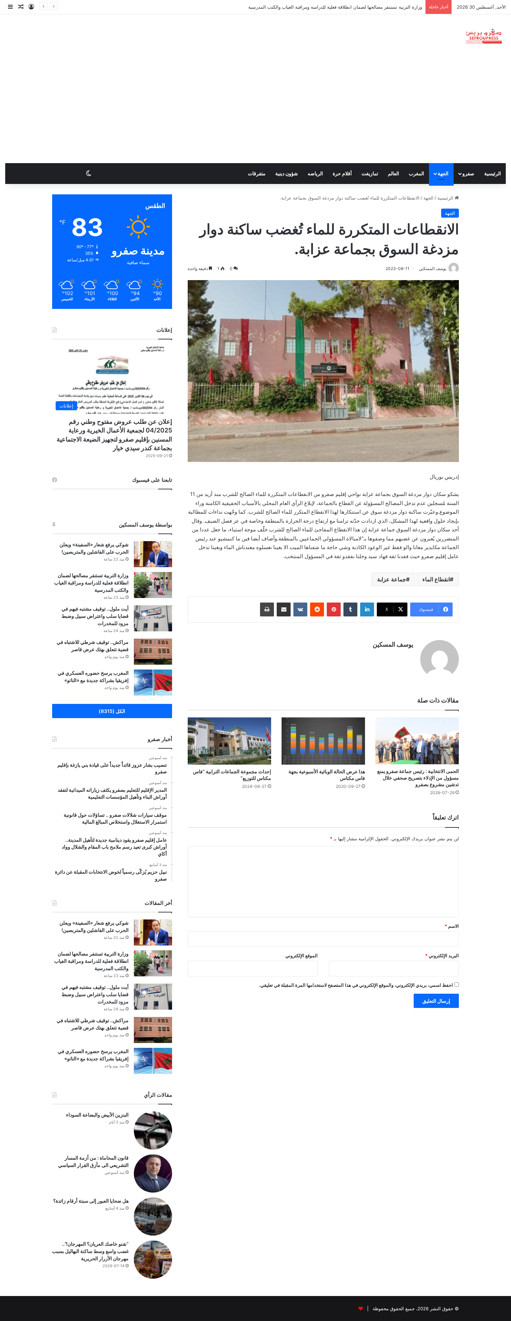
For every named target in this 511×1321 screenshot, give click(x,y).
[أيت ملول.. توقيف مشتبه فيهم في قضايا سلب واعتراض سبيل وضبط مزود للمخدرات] (153, 618)
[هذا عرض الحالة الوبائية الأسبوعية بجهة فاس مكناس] (323, 740)
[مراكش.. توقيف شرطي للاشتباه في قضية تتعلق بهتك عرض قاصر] (153, 652)
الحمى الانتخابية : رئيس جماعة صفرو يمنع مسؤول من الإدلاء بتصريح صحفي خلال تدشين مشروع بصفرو (418, 777)
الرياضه (315, 173)
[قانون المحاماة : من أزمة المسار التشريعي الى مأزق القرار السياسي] (153, 1173)
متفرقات (257, 173)
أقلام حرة (342, 173)
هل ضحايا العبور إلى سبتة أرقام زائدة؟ (91, 1201)
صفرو (468, 173)
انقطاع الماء (436, 579)
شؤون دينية (286, 173)
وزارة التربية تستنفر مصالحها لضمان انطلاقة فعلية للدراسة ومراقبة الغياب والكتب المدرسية (91, 582)
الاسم (452, 926)
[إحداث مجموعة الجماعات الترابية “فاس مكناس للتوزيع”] (229, 740)
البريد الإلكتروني (442, 955)
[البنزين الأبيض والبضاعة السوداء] (153, 1130)
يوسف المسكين (393, 644)
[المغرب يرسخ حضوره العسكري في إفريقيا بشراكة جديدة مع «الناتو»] (153, 683)
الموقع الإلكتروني (301, 955)
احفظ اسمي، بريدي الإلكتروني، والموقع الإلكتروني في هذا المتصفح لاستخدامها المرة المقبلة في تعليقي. (356, 985)
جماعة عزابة (391, 579)
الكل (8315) (112, 711)
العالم (393, 173)
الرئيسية (492, 173)
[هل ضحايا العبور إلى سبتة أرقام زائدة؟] (153, 1216)
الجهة (443, 173)
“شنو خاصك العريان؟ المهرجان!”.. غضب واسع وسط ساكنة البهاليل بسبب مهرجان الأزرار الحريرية (90, 1251)
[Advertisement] (255, 111)
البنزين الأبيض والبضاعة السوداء (97, 1115)
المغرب (416, 173)
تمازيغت (370, 173)
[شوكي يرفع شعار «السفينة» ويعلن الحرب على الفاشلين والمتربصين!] (153, 554)
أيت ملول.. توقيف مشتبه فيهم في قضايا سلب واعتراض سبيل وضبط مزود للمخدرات (342, 7)
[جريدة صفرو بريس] (484, 36)
